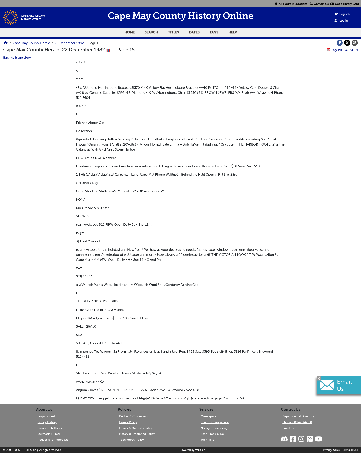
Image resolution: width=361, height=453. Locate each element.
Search (151, 32)
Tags (214, 32)
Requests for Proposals (53, 440)
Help (232, 32)
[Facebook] (340, 43)
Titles (173, 32)
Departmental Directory (298, 416)
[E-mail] (355, 43)
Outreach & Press (49, 434)
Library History (47, 422)
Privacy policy (331, 450)
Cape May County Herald (31, 43)
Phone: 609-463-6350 (297, 422)
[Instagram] (301, 439)
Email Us (288, 428)
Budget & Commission (134, 416)
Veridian (200, 450)
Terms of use (350, 450)
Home (129, 32)
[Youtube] (318, 439)
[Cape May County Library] (5, 44)
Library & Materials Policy (135, 428)
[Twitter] (347, 43)
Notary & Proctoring (214, 428)
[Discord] (285, 439)
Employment (46, 416)
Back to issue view (17, 57)
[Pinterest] (309, 439)
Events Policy (128, 422)
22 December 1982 (69, 43)
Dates (194, 32)
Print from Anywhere (215, 422)
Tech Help (207, 440)
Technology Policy (131, 440)
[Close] (319, 378)
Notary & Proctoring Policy (137, 434)
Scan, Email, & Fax (212, 434)
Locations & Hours (50, 428)
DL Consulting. (29, 450)
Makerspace (208, 416)
